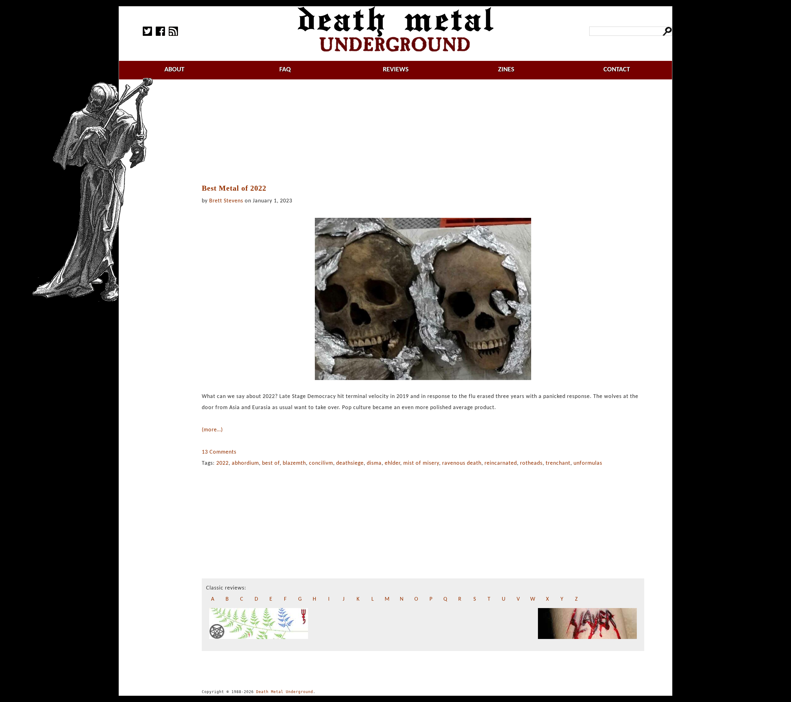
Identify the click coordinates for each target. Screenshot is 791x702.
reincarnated (500, 463)
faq (285, 69)
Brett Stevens (226, 201)
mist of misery (421, 463)
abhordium (245, 463)
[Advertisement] (423, 132)
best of (271, 463)
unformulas (587, 463)
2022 (222, 463)
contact (616, 69)
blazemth (294, 463)
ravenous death (461, 463)
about (174, 69)
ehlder (392, 463)
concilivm (321, 463)
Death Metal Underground (284, 692)
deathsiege (350, 463)
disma (374, 463)
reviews (395, 69)
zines (506, 69)
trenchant (558, 463)
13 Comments (219, 452)
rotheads (531, 463)
